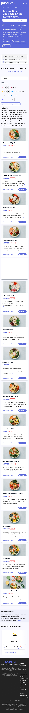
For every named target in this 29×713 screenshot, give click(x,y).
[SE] (7, 3)
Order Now (21, 157)
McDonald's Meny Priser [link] (11, 652)
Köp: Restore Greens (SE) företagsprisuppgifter (14, 20)
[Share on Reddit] (16, 700)
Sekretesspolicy (24, 697)
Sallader (5, 78)
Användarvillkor (24, 695)
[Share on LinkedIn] (18, 700)
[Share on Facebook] (10, 700)
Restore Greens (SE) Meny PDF (11, 104)
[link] (14, 635)
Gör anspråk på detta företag (14, 71)
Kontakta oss (23, 689)
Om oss (22, 693)
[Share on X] (13, 700)
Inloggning (23, 665)
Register (22, 663)
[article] (14, 642)
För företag (23, 669)
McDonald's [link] (14, 642)
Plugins (22, 687)
